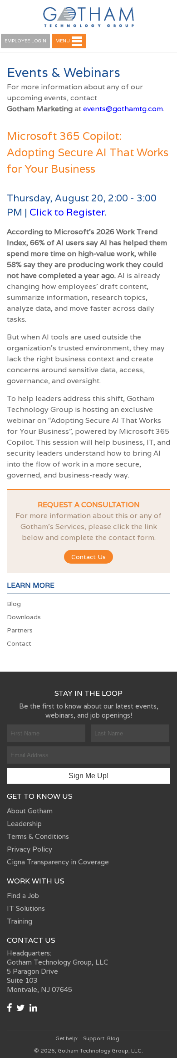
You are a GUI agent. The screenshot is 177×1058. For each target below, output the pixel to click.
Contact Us (88, 557)
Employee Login (25, 41)
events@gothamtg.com (123, 108)
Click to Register (67, 212)
